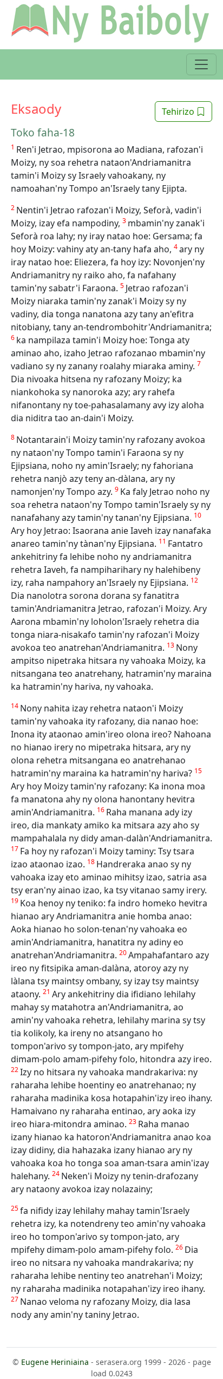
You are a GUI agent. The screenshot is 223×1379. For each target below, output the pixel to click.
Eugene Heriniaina (55, 1362)
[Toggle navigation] (201, 64)
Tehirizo (179, 111)
